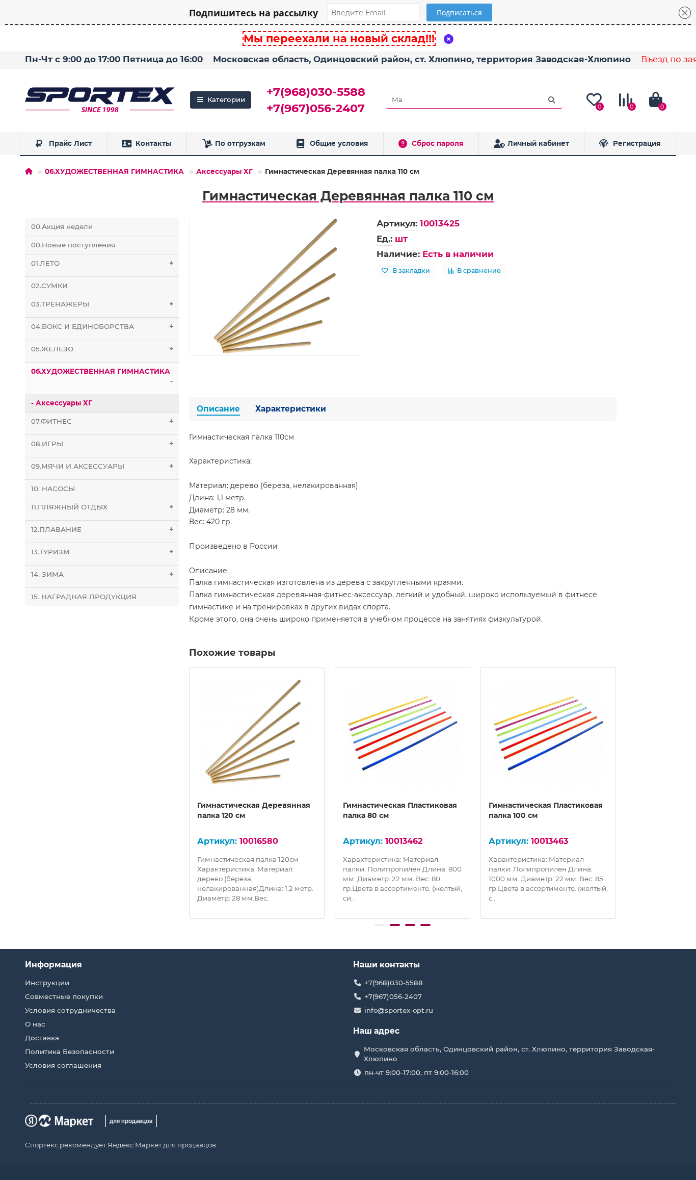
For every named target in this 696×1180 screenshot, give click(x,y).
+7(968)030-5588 (315, 92)
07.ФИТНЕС (102, 421)
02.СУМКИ (49, 285)
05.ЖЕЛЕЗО (102, 349)
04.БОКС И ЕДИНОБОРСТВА (102, 326)
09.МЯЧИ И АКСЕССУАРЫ (102, 466)
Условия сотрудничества (70, 1010)
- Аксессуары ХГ (61, 403)
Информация (53, 964)
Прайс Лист (70, 143)
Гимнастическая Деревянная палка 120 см (253, 810)
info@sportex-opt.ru (398, 1010)
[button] (379, 925)
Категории (226, 99)
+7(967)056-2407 (315, 108)
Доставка (42, 1038)
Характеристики (290, 409)
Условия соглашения (63, 1065)
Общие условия (339, 143)
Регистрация (636, 143)
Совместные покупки (64, 996)
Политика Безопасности (69, 1051)
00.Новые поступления (73, 245)
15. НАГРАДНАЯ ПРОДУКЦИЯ (84, 597)
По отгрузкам (240, 143)
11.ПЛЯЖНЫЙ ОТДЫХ (102, 507)
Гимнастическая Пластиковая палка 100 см (546, 810)
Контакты (153, 143)
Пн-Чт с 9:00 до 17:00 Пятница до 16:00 (114, 59)
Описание (218, 409)
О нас (35, 1024)
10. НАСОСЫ (53, 488)
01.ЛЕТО (102, 263)
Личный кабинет (538, 143)
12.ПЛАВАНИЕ (102, 529)
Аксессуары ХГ (224, 171)
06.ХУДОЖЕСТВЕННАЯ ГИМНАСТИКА (114, 171)
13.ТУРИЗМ (102, 552)
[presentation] (190, 791)
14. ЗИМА (102, 574)
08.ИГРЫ (102, 444)
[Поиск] (552, 100)
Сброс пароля (437, 143)
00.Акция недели (62, 226)
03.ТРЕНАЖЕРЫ (102, 304)
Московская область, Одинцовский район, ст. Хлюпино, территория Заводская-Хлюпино (422, 59)
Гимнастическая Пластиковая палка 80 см (400, 810)
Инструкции (47, 983)
